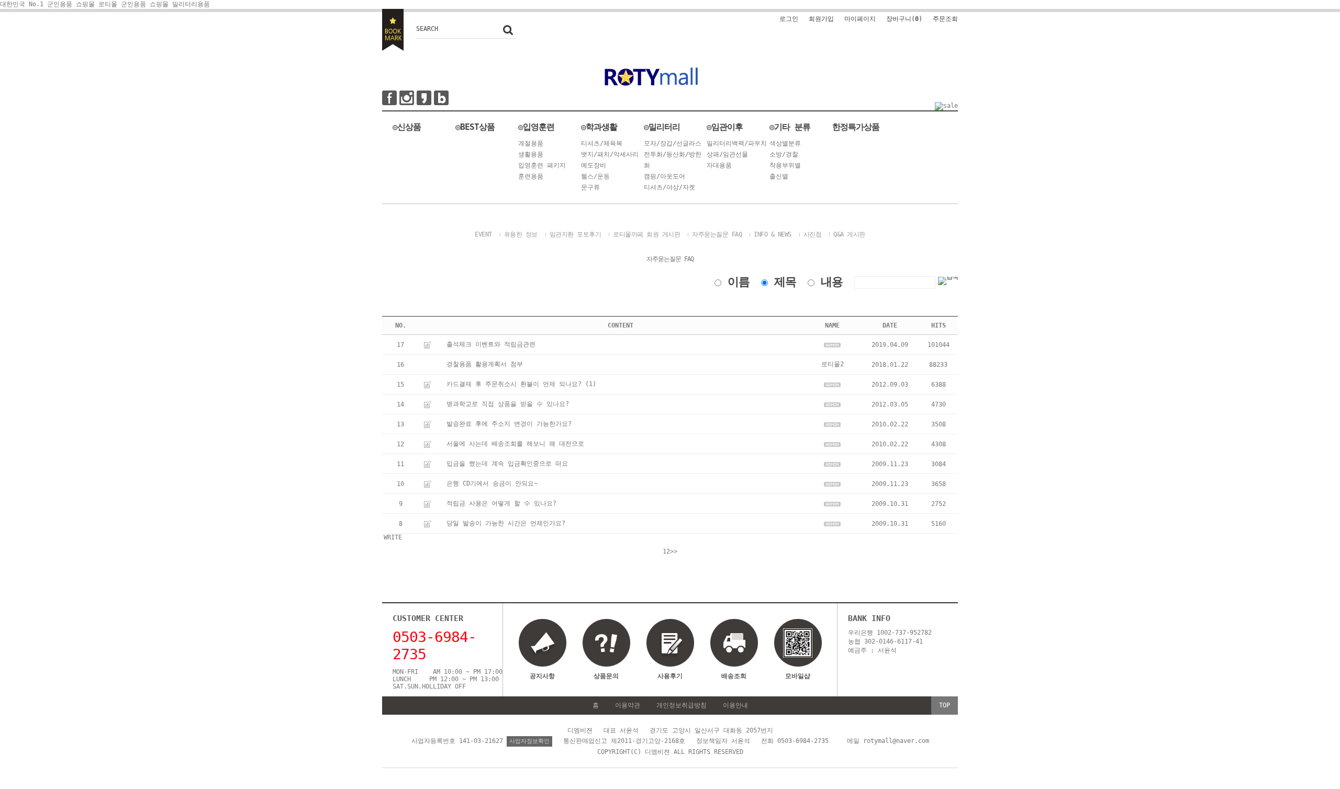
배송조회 (733, 676)
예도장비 (593, 165)
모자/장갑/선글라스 (672, 143)
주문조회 (945, 18)
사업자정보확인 (529, 741)
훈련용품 (530, 176)
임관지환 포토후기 (575, 234)
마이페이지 (860, 18)
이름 (738, 281)
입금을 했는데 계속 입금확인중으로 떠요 (507, 463)
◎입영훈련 (536, 127)
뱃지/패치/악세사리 (610, 154)
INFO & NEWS (772, 234)
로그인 (788, 18)
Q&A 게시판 (849, 234)
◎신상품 (407, 127)
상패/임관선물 (727, 154)
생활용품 (530, 154)
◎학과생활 (599, 127)
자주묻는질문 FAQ (717, 234)
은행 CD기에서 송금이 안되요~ (492, 483)
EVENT (483, 234)
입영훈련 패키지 (542, 165)
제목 (785, 281)
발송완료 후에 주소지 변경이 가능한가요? (509, 423)
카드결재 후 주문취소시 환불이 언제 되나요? (514, 384)
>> (673, 551)
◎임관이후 (725, 127)
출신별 (778, 176)
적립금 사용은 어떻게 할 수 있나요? (501, 503)
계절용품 (530, 143)
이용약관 (627, 705)
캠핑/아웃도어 (664, 176)
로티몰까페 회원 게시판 (646, 234)
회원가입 (821, 18)
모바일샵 (797, 676)
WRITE (393, 537)
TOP (944, 705)
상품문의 (606, 676)
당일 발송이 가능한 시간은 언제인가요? (505, 523)
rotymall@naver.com (896, 741)
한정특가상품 (855, 127)
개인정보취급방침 (681, 705)
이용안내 (735, 705)
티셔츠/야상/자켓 (669, 187)
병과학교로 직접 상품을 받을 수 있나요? (507, 404)
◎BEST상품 (475, 127)
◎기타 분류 (789, 127)
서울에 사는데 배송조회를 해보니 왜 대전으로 (515, 443)
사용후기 (670, 676)
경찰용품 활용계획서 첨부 (484, 364)
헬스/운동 (595, 176)
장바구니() (904, 18)
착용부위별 (785, 165)
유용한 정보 (521, 234)
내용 (831, 281)
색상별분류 (785, 143)
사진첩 (812, 234)
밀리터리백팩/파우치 (737, 143)
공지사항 (542, 676)
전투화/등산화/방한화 (672, 160)
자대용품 (719, 165)
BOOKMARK (393, 30)
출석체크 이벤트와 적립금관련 (490, 344)
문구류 (590, 187)
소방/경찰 (783, 154)
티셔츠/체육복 (601, 143)
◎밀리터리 (662, 127)
